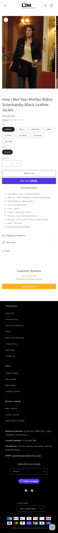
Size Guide (9, 350)
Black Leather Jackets (15, 421)
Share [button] (7, 251)
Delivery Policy (11, 319)
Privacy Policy (11, 344)
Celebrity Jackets (12, 391)
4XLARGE (9, 141)
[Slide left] (23, 94)
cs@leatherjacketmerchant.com (26, 455)
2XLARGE (23, 135)
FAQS (7, 331)
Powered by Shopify (40, 528)
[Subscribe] (44, 471)
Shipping (5, 120)
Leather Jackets (12, 414)
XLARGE (8, 135)
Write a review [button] (29, 286)
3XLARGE (38, 135)
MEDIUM (35, 129)
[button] (5, 6)
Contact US (10, 356)
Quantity (5, 158)
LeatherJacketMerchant (24, 528)
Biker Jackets (11, 408)
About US (9, 313)
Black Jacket (10, 385)
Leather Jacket (11, 373)
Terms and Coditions (14, 325)
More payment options (29, 187)
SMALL (22, 129)
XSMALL (8, 129)
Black (7, 152)
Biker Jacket (10, 379)
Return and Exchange (14, 337)
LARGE (49, 129)
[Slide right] (35, 94)
